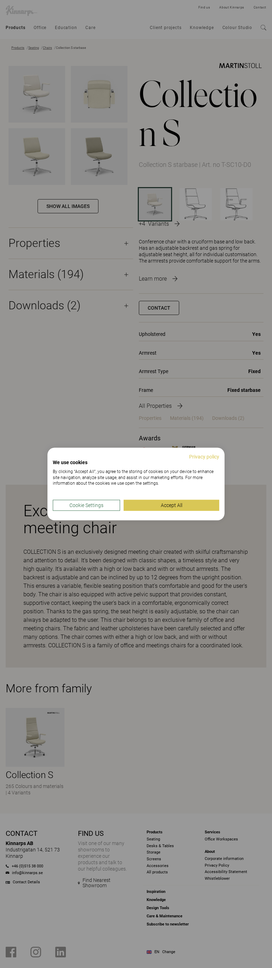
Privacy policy (204, 457)
